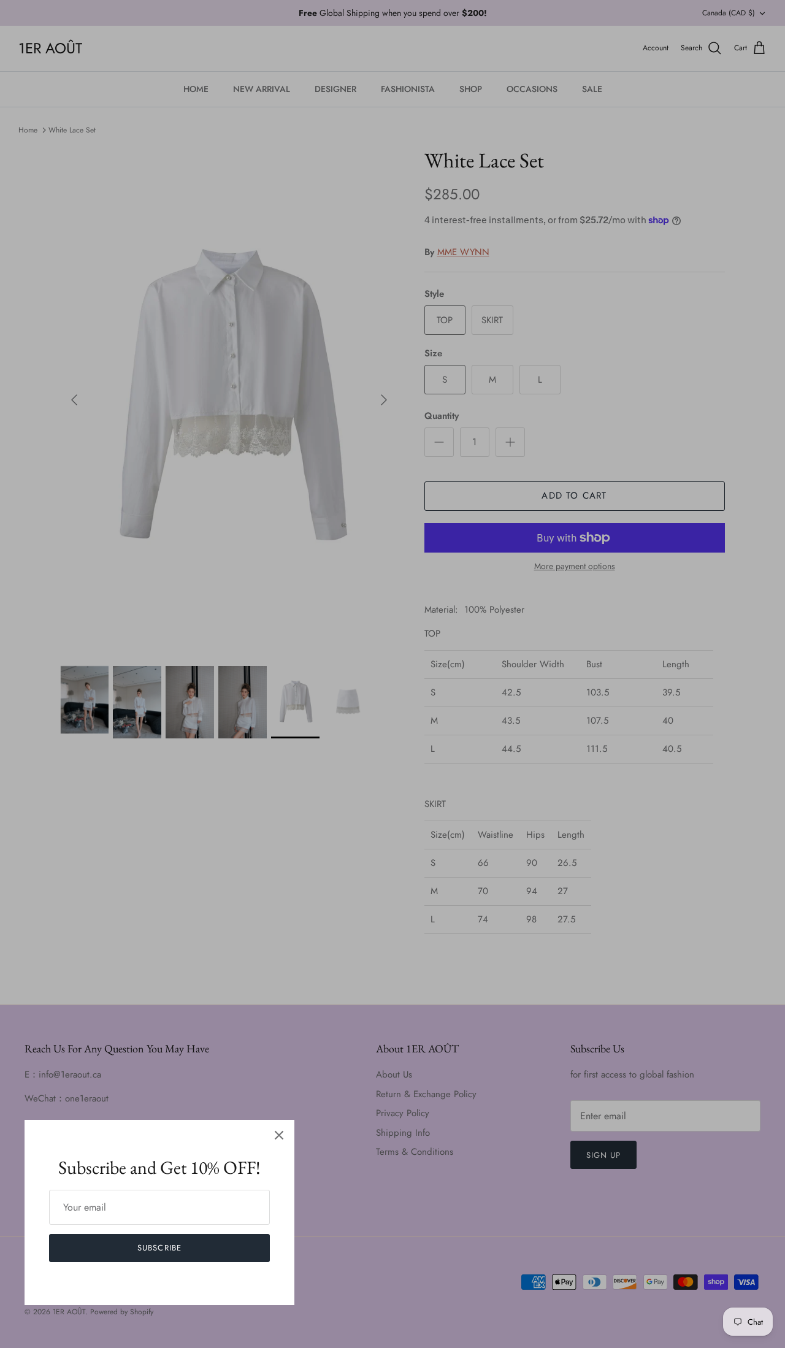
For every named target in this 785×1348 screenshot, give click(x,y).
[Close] (279, 1135)
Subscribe (159, 1248)
